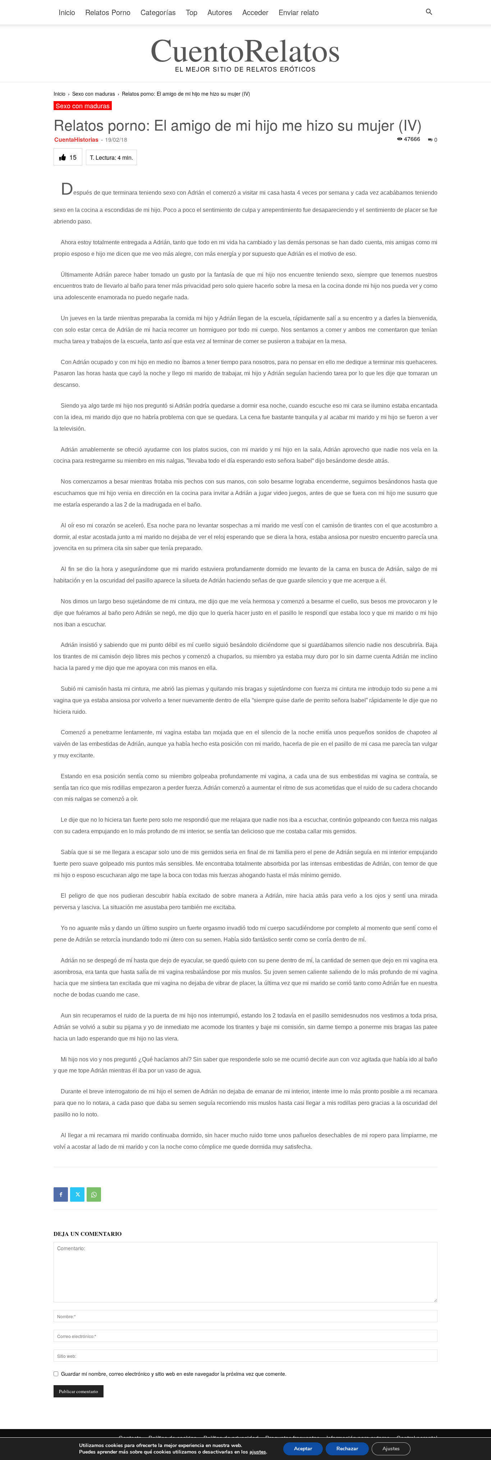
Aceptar (303, 1448)
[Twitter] (77, 1194)
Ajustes (391, 1448)
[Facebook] (61, 1194)
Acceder (255, 12)
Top (191, 12)
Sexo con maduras (93, 93)
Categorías (158, 12)
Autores (219, 12)
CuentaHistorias (76, 139)
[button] (428, 12)
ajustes (257, 1452)
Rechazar (347, 1448)
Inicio (67, 12)
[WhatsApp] (94, 1194)
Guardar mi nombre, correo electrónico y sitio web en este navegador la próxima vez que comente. (173, 1373)
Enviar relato (299, 12)
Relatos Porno (107, 12)
